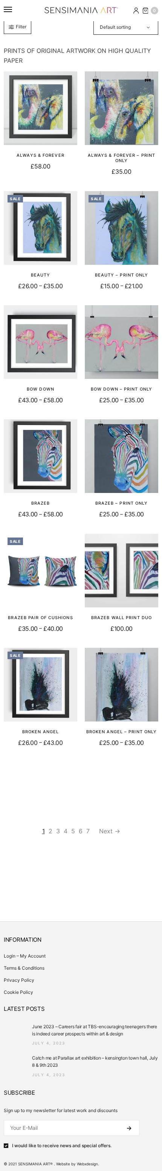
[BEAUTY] (40, 228)
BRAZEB (40, 503)
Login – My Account (25, 956)
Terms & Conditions (24, 968)
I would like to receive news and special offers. (62, 1145)
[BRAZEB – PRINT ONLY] (121, 456)
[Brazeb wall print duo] (121, 570)
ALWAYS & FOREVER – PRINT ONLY (121, 158)
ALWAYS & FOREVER (40, 155)
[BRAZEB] (40, 456)
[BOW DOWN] (40, 342)
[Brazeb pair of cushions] (40, 570)
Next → (109, 831)
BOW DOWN (40, 389)
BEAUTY (40, 275)
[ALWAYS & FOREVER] (40, 108)
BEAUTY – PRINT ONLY (121, 275)
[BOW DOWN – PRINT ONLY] (121, 342)
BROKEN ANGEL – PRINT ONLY (121, 731)
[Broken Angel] (40, 684)
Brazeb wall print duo (121, 617)
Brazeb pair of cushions (40, 617)
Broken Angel (40, 731)
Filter (21, 26)
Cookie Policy (18, 992)
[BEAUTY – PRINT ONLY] (121, 228)
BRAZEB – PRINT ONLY (121, 503)
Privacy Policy (19, 980)
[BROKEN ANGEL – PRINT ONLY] (121, 684)
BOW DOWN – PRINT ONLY (121, 389)
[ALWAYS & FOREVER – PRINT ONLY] (121, 108)
